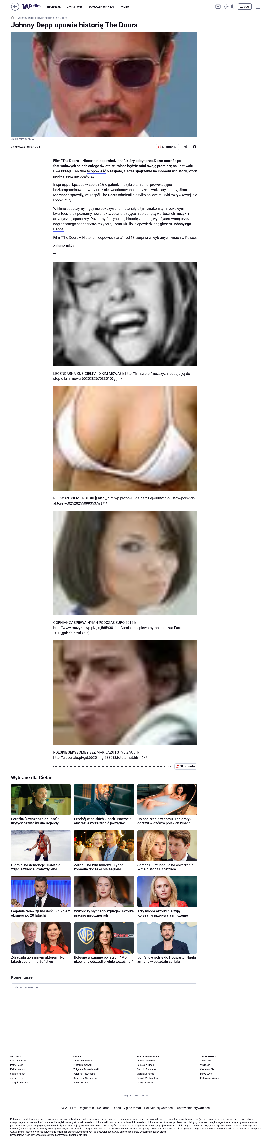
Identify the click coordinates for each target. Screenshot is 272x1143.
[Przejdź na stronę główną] (15, 9)
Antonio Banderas (146, 1069)
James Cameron (146, 1060)
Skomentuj (169, 147)
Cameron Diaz (207, 1069)
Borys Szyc (206, 1073)
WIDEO (124, 6)
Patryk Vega (16, 1065)
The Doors (109, 195)
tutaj (85, 1135)
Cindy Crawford (145, 1082)
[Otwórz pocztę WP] (218, 6)
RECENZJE (54, 6)
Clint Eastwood (18, 1060)
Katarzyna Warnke (210, 1078)
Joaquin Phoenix (19, 1082)
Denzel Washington (147, 1078)
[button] (229, 6)
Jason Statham (81, 1082)
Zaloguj (244, 6)
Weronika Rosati (145, 1073)
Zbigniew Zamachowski (86, 1069)
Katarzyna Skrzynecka (85, 1078)
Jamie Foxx (16, 1078)
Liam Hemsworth (82, 1060)
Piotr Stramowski (82, 1065)
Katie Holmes (17, 1069)
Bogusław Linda (145, 1065)
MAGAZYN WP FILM (101, 6)
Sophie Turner (17, 1073)
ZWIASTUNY (75, 6)
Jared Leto (205, 1060)
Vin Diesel (205, 1065)
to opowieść (96, 171)
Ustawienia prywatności (192, 1108)
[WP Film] (34, 6)
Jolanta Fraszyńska (84, 1073)
